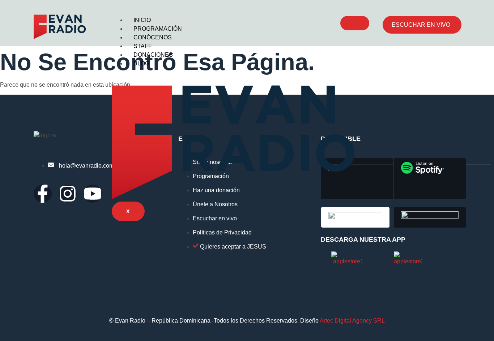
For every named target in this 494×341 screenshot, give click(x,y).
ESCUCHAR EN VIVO (421, 25)
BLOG (141, 63)
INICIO (142, 20)
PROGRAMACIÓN (157, 29)
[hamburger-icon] (354, 23)
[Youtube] (93, 194)
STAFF (142, 46)
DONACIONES (153, 55)
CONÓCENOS (152, 37)
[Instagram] (68, 194)
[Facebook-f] (43, 194)
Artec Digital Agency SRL (352, 321)
